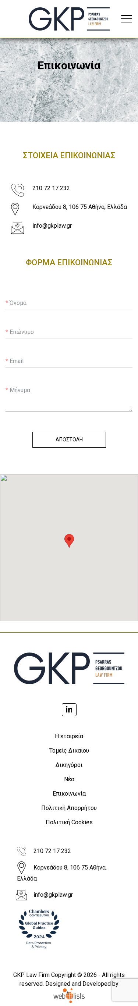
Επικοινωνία (69, 793)
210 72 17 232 (51, 188)
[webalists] (69, 996)
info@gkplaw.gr (52, 225)
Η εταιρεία (69, 736)
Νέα (69, 779)
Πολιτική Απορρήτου (69, 807)
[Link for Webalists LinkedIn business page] (69, 709)
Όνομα (16, 302)
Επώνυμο (20, 331)
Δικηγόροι (69, 764)
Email (15, 361)
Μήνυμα (18, 390)
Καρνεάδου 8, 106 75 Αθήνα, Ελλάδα (79, 206)
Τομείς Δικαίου (69, 750)
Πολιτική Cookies (69, 822)
